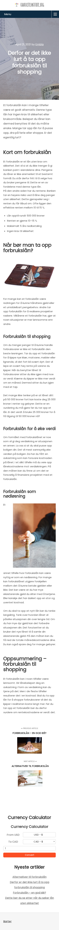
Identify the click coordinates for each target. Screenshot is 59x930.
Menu (7, 14)
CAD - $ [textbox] (38, 841)
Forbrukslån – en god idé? (29, 893)
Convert (29, 855)
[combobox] (39, 834)
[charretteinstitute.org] (29, 5)
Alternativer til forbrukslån (29, 877)
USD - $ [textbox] (38, 834)
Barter (7, 921)
